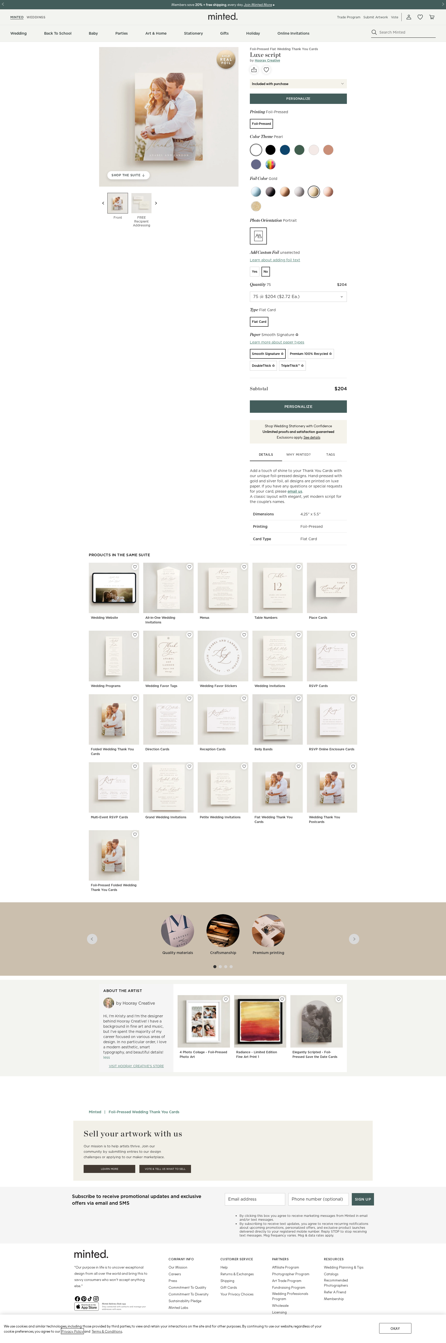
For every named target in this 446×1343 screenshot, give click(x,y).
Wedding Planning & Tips (343, 1267)
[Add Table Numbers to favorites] (299, 567)
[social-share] (254, 70)
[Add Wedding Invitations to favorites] (299, 635)
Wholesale (280, 1305)
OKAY (395, 1328)
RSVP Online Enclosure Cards (331, 749)
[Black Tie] (270, 150)
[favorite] (266, 70)
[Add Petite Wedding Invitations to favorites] (244, 766)
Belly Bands (263, 749)
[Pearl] (256, 150)
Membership (334, 1298)
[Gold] (314, 192)
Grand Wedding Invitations (165, 817)
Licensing (279, 1312)
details (266, 454)
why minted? (298, 454)
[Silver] (299, 192)
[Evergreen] (299, 150)
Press (173, 1280)
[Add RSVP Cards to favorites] (353, 635)
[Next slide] (156, 203)
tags (330, 454)
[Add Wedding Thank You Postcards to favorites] (353, 766)
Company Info (181, 1259)
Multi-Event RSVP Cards (109, 817)
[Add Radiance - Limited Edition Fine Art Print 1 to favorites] (282, 999)
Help (224, 1267)
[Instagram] (96, 1298)
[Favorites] (420, 17)
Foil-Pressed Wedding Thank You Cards (144, 1112)
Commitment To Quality (187, 1287)
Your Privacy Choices (236, 1294)
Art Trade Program (286, 1280)
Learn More (109, 1169)
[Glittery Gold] (256, 206)
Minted (95, 1112)
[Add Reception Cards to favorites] (244, 698)
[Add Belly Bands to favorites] (299, 698)
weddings (36, 17)
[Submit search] (374, 32)
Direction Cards (157, 749)
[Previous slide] (103, 203)
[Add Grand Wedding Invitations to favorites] (189, 766)
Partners (280, 1259)
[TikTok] (90, 1298)
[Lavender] (256, 164)
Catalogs (331, 1273)
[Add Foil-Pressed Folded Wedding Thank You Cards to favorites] (135, 834)
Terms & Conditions (107, 1331)
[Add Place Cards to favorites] (353, 567)
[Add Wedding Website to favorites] (135, 567)
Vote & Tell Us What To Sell (165, 1169)
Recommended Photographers (336, 1283)
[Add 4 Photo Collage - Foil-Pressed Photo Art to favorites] (226, 999)
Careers (175, 1273)
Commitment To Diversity (189, 1294)
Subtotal (259, 388)
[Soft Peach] (328, 150)
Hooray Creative (267, 60)
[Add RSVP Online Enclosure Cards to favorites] (353, 698)
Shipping (227, 1280)
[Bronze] (285, 192)
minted (16, 17)
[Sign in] (409, 17)
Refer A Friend (335, 1291)
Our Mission (178, 1267)
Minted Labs (178, 1307)
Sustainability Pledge (185, 1300)
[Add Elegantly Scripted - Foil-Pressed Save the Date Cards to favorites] (339, 999)
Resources (334, 1259)
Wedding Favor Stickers (218, 686)
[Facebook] (77, 1298)
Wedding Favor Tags (161, 686)
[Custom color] (270, 164)
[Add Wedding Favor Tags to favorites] (189, 635)
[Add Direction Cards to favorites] (189, 698)
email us (295, 491)
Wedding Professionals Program (290, 1296)
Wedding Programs (106, 686)
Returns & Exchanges (237, 1273)
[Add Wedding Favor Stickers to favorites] (244, 635)
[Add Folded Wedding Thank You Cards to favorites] (135, 698)
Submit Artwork (375, 17)
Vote (394, 17)
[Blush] (314, 150)
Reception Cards (213, 749)
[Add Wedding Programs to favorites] (135, 635)
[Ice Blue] (256, 192)
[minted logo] (223, 16)
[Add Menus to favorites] (244, 567)
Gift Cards (228, 1287)
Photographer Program (290, 1273)
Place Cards (318, 618)
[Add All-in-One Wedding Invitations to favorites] (189, 567)
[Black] (270, 192)
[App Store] (86, 1308)
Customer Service (236, 1259)
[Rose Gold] (328, 192)
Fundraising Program (288, 1287)
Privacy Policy (72, 1331)
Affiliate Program (285, 1267)
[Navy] (285, 150)
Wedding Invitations (269, 686)
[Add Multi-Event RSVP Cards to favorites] (135, 766)
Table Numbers (265, 618)
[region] (223, 1329)
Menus (204, 618)
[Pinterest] (84, 1298)
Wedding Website (104, 618)
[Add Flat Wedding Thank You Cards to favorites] (299, 766)
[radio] (261, 123)
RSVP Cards (318, 686)
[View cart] (431, 17)
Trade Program (348, 17)
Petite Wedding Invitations (220, 817)
